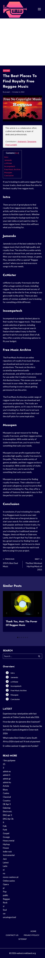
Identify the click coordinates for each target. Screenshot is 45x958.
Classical (7, 797)
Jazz (5, 859)
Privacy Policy (31, 935)
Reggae (6, 70)
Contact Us (12, 935)
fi (3, 822)
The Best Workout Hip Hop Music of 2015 (33, 564)
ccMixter (8, 163)
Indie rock (7, 851)
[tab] (17, 637)
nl (3, 870)
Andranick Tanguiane (27, 141)
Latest (6, 862)
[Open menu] (39, 9)
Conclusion (9, 175)
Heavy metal (8, 840)
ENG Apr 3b (8, 819)
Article (6, 786)
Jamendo (8, 160)
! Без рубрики (9, 760)
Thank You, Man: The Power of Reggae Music (21, 623)
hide (16, 153)
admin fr (6, 775)
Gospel (6, 833)
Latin (5, 866)
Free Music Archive (12, 169)
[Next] (38, 613)
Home (33, 931)
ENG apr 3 (7, 815)
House (6, 848)
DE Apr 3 (7, 804)
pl (3, 888)
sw (4, 913)
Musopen (8, 172)
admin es (7, 771)
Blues (5, 789)
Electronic (7, 811)
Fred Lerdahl (11, 145)
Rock (5, 902)
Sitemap (22, 939)
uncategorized (9, 917)
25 (4, 764)
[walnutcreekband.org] (15, 9)
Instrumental (9, 855)
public (5, 895)
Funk (5, 829)
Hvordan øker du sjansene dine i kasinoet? (21, 721)
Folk (5, 826)
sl (3, 906)
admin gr (7, 778)
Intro (6, 157)
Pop (4, 891)
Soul (5, 910)
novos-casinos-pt (10, 877)
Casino (6, 793)
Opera (6, 884)
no (4, 873)
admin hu (7, 782)
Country (6, 800)
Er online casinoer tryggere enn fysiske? (20, 746)
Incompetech (9, 166)
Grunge (6, 837)
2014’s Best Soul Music (10, 563)
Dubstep (6, 808)
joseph (7, 92)
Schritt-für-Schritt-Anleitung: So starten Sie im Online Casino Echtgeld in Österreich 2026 (22, 730)
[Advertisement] (22, 42)
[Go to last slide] (7, 613)
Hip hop (6, 844)
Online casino (9, 880)
